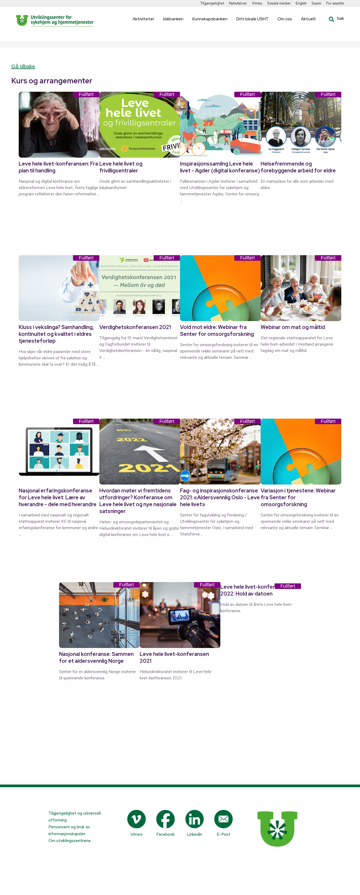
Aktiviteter (143, 19)
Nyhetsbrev (238, 3)
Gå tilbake (23, 66)
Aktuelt (308, 19)
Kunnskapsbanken (209, 19)
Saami (316, 3)
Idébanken (173, 19)
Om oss (285, 19)
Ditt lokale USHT (252, 19)
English (301, 3)
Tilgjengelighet (212, 3)
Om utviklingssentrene (69, 840)
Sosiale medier (279, 3)
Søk (332, 19)
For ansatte (335, 3)
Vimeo (257, 3)
